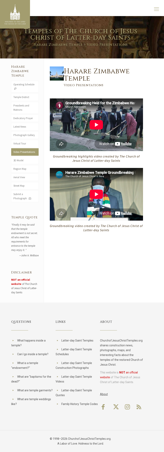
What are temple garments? (35, 390)
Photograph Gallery (24, 135)
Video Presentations (24, 152)
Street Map (19, 185)
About (104, 394)
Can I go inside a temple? (32, 354)
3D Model (18, 160)
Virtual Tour (19, 143)
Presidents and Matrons (21, 107)
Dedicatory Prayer (23, 118)
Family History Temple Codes (79, 404)
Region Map (19, 169)
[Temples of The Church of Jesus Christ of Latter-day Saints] (15, 14)
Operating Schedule (23, 84)
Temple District (21, 97)
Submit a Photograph (20, 196)
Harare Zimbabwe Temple (58, 44)
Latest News (19, 126)
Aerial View (19, 177)
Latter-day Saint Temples (77, 340)
